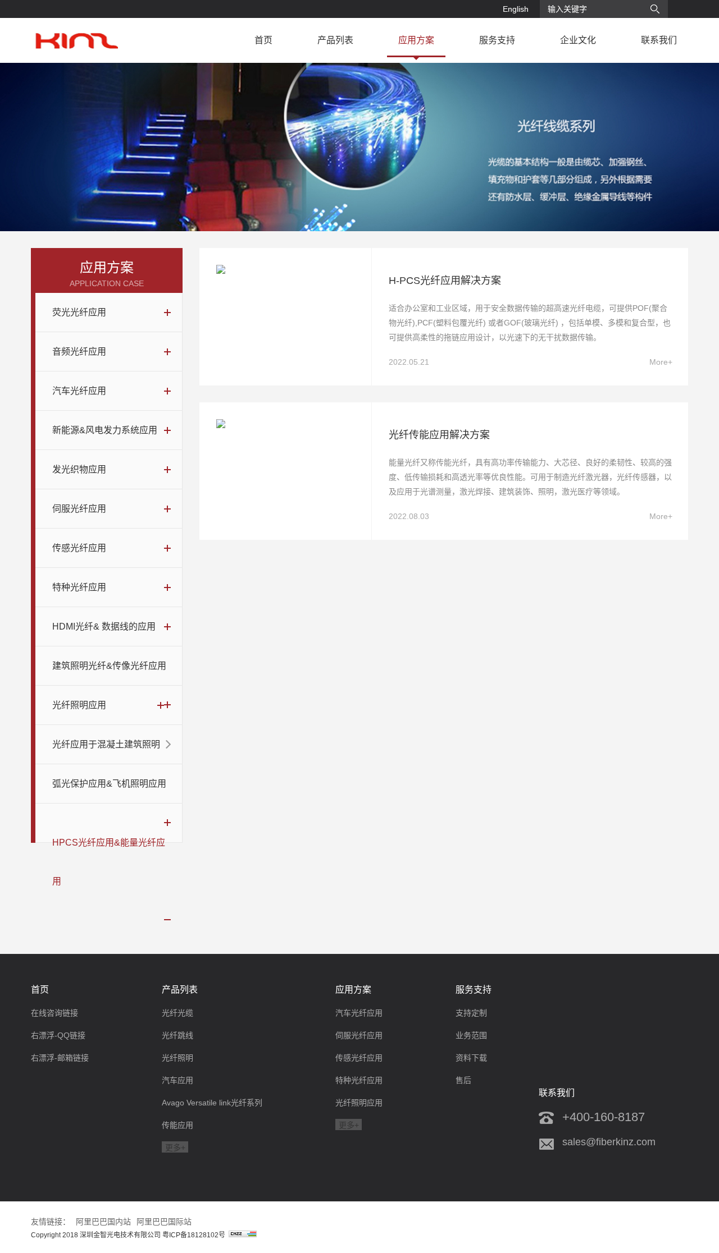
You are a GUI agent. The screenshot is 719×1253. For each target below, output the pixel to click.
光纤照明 (177, 1057)
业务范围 (471, 1035)
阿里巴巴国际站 (164, 1221)
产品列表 (335, 40)
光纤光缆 (177, 1012)
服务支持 (497, 40)
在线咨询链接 (54, 1012)
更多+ (175, 1147)
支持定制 (471, 1012)
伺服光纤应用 (359, 1035)
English (516, 8)
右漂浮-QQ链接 (58, 1035)
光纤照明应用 (359, 1102)
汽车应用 (177, 1080)
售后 (463, 1080)
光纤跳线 (177, 1035)
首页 (263, 40)
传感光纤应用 (359, 1057)
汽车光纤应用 (359, 1012)
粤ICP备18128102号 (195, 1235)
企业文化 (578, 40)
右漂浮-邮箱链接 (60, 1057)
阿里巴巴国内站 (103, 1221)
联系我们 (659, 40)
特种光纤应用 (359, 1080)
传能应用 (177, 1125)
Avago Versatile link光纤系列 (212, 1102)
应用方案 (416, 40)
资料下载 (471, 1057)
